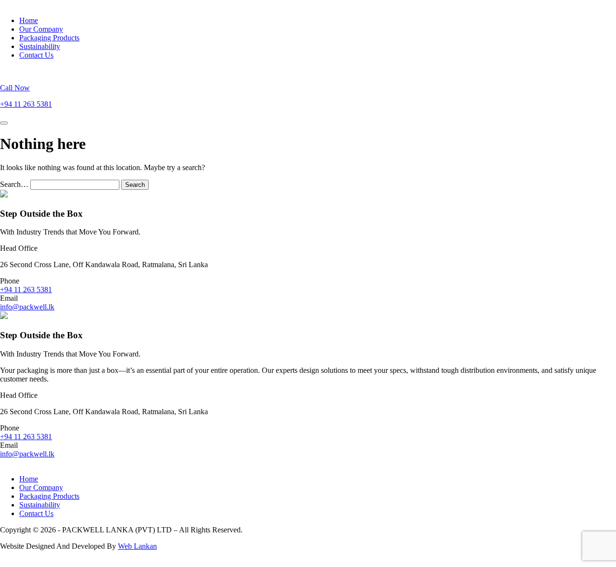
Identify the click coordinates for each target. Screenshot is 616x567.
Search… (14, 184)
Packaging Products (49, 38)
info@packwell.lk (27, 307)
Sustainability (39, 46)
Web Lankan (137, 546)
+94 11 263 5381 (26, 289)
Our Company (41, 29)
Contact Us (36, 55)
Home (28, 20)
